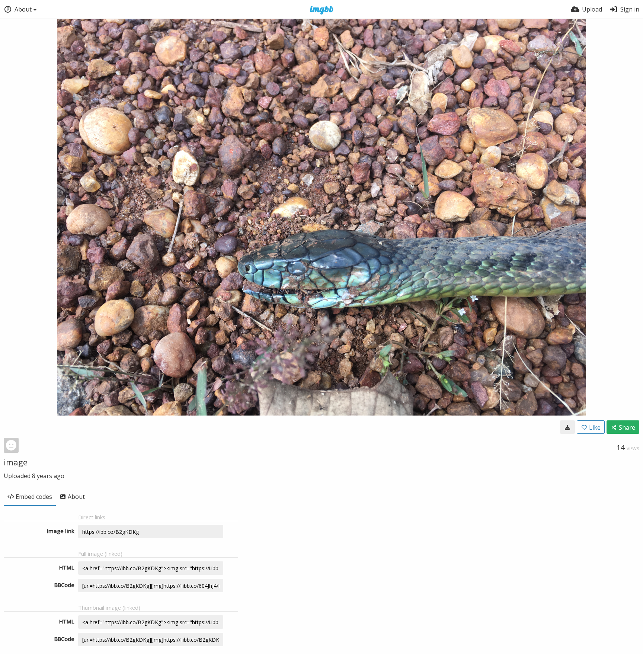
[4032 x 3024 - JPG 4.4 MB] (567, 427)
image (16, 462)
